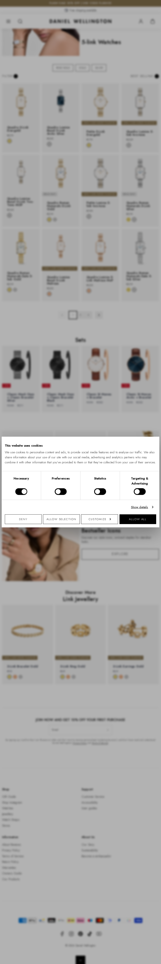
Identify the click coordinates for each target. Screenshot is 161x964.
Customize (97, 519)
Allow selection (61, 519)
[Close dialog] (153, 423)
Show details (139, 507)
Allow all (138, 519)
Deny (23, 519)
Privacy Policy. (121, 536)
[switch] (61, 491)
